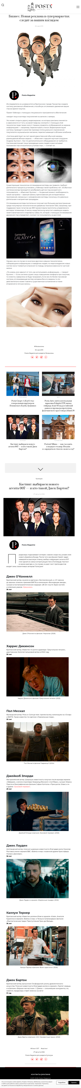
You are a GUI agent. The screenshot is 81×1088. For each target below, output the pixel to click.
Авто (58, 397)
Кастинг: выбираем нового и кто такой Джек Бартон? (22, 446)
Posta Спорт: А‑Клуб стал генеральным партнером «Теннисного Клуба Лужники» (22, 403)
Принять (74, 1082)
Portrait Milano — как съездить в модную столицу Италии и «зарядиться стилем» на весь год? (58, 446)
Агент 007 (35, 1048)
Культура (23, 440)
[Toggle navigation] (77, 7)
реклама (45, 1074)
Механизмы (39, 346)
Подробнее (61, 1082)
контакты (36, 1074)
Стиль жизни (23, 397)
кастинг (45, 1048)
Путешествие (58, 440)
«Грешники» (27, 587)
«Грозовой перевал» (22, 787)
